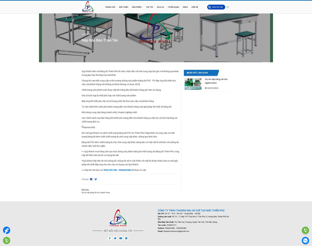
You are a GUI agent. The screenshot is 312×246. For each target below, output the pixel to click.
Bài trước (85, 190)
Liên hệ (194, 7)
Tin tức (149, 7)
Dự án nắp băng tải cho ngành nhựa (96, 192)
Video (185, 7)
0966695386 (125, 170)
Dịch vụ (160, 7)
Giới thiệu (123, 7)
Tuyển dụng (173, 7)
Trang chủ (110, 7)
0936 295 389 (110, 170)
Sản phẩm (136, 7)
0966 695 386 (217, 7)
